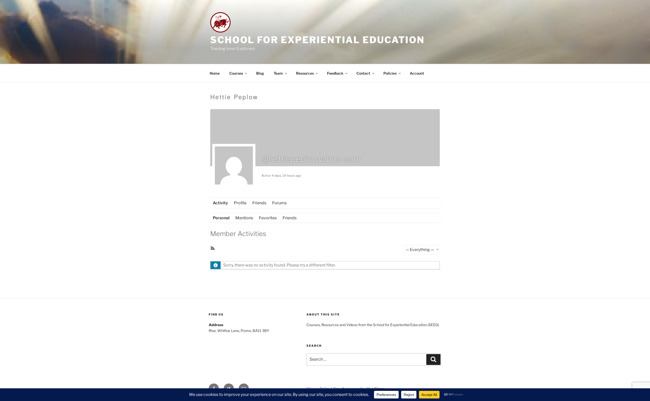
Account (417, 73)
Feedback (335, 73)
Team (278, 73)
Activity (220, 203)
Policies (390, 73)
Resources (305, 73)
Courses (236, 73)
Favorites (268, 217)
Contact (363, 73)
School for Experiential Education (317, 39)
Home (215, 73)
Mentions (244, 217)
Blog (260, 73)
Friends (259, 203)
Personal (221, 217)
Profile (240, 203)
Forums (279, 203)
